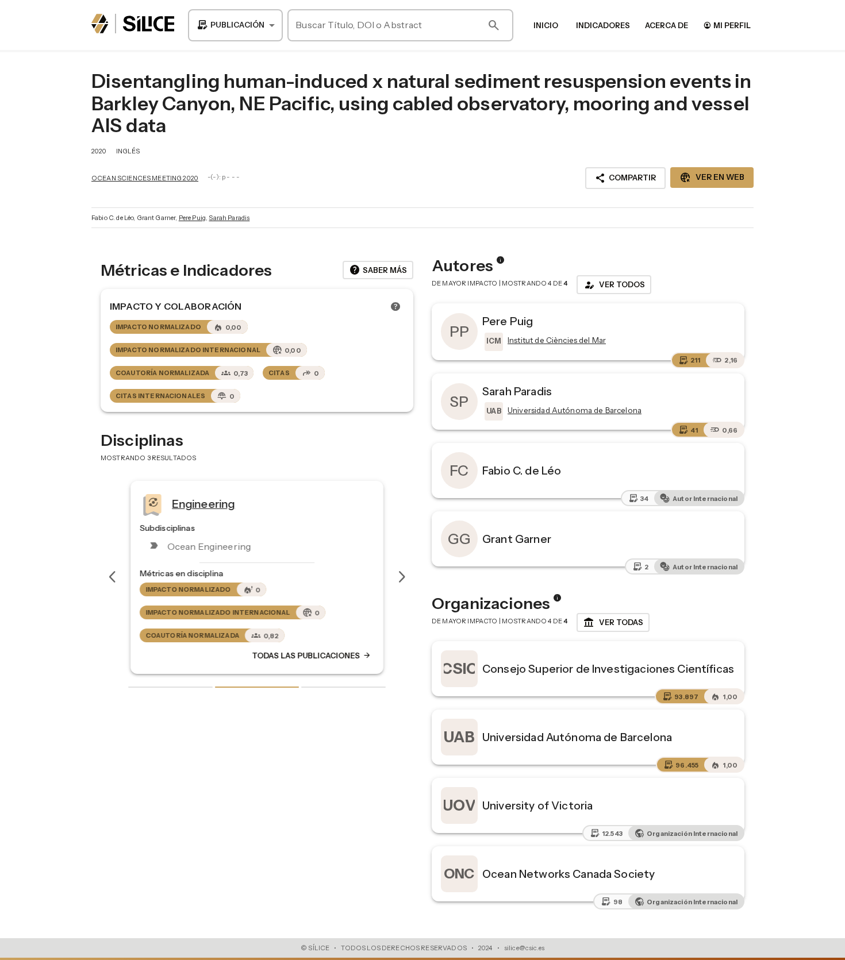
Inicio (545, 25)
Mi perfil (727, 25)
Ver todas (613, 623)
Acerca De (666, 25)
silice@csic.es (524, 948)
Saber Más (378, 270)
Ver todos (614, 285)
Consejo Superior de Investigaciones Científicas (608, 669)
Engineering (203, 503)
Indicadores (603, 25)
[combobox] (235, 25)
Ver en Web (711, 177)
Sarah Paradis (229, 218)
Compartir (625, 178)
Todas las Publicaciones (311, 655)
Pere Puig (192, 218)
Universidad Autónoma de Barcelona (577, 737)
